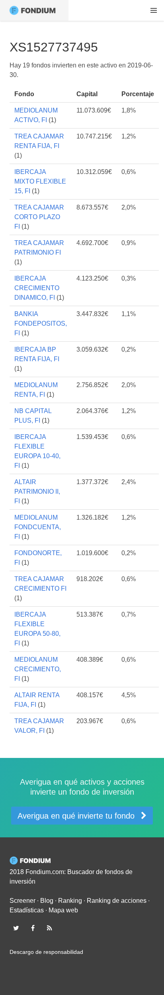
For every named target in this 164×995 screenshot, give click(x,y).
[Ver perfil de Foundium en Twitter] (16, 928)
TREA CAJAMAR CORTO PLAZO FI (39, 217)
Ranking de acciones (116, 900)
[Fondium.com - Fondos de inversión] (34, 10)
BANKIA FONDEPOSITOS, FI (40, 323)
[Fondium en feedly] (49, 928)
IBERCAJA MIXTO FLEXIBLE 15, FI (40, 181)
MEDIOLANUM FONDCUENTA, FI (37, 527)
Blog (46, 900)
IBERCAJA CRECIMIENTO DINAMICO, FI (36, 288)
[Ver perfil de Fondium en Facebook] (32, 928)
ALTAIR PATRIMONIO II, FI (37, 491)
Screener (22, 900)
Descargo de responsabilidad (46, 952)
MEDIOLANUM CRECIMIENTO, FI (37, 669)
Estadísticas (27, 910)
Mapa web (63, 910)
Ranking (70, 900)
